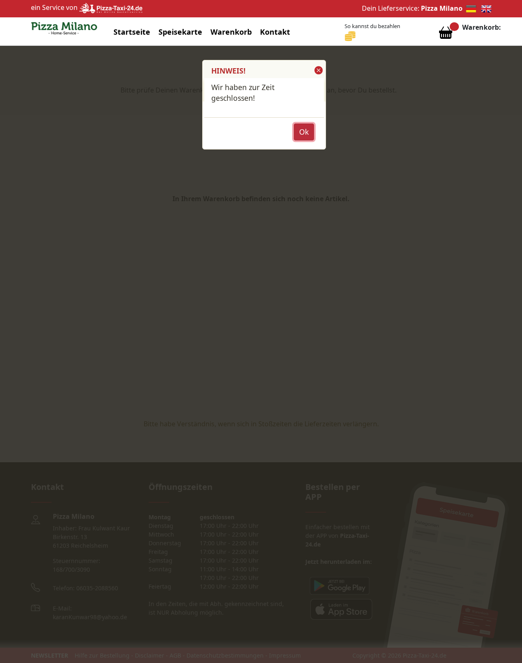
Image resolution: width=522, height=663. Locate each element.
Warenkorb (231, 32)
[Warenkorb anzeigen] (445, 34)
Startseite (131, 32)
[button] (318, 70)
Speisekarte (180, 32)
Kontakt (275, 32)
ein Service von (55, 7)
